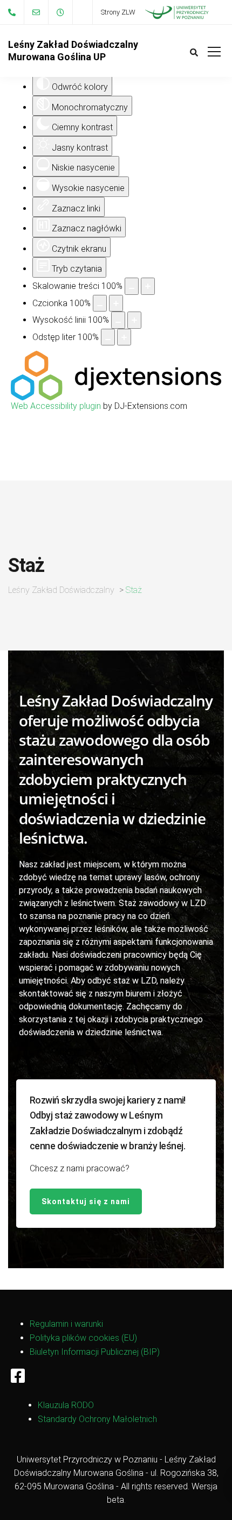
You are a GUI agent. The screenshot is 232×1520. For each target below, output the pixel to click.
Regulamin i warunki (66, 1324)
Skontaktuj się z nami (86, 1201)
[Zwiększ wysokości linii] (134, 320)
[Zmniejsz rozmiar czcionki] (100, 303)
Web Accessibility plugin (56, 406)
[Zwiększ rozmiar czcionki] (116, 303)
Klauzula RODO (66, 1405)
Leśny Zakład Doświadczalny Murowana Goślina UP (73, 50)
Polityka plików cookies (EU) (83, 1338)
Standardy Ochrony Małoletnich (97, 1419)
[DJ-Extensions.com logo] (116, 397)
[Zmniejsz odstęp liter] (108, 337)
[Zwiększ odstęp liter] (124, 337)
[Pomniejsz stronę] (132, 286)
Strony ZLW (118, 12)
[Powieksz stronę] (148, 286)
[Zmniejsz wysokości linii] (118, 320)
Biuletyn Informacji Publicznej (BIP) (95, 1352)
